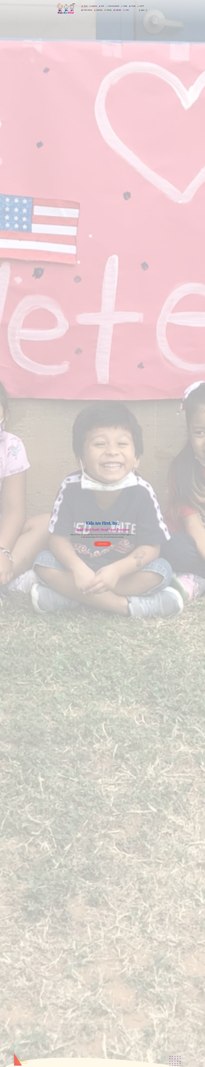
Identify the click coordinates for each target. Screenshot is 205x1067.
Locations (102, 544)
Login (142, 10)
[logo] (66, 8)
